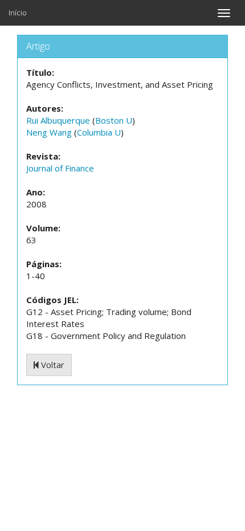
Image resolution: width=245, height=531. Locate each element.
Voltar (51, 364)
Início (18, 12)
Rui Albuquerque (58, 120)
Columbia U (99, 132)
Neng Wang (49, 132)
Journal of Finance (60, 168)
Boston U (113, 120)
